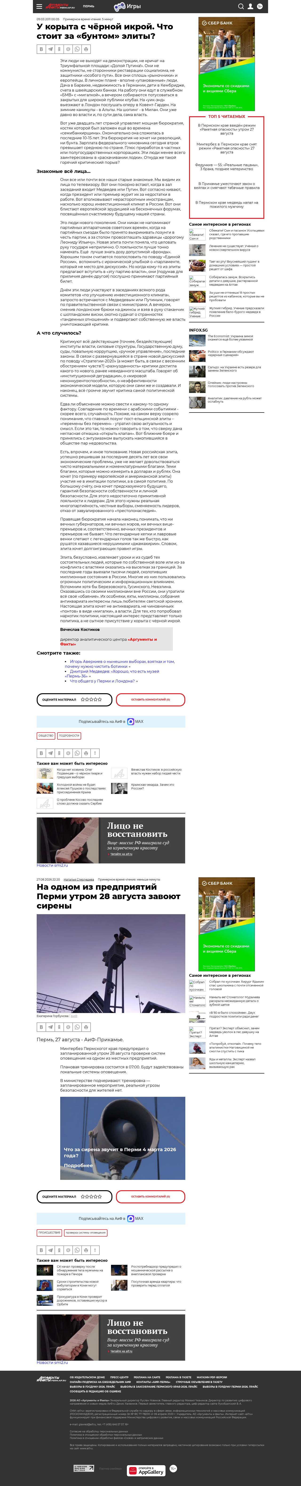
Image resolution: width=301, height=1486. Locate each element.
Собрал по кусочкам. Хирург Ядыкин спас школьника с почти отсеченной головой (236, 985)
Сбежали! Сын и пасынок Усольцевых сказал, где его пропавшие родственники (236, 234)
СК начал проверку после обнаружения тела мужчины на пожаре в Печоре (80, 1270)
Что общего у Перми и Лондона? (102, 681)
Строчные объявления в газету (199, 1382)
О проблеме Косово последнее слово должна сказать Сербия (80, 801)
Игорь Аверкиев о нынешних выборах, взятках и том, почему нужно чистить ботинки (120, 664)
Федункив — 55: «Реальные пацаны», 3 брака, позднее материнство (226, 167)
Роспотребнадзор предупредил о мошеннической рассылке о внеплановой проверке (156, 1270)
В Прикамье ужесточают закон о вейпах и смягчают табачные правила (227, 186)
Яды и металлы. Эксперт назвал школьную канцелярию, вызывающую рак (232, 1063)
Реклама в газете (178, 1377)
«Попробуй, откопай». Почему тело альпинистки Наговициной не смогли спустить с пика (235, 1047)
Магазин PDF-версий (212, 1377)
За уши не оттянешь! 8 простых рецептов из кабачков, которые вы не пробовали (236, 296)
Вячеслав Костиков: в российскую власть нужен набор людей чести (156, 771)
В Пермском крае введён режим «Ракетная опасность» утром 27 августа (227, 130)
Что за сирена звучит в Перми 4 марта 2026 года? (120, 1152)
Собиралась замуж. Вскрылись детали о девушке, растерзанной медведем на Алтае (233, 280)
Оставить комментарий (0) (150, 699)
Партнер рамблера (110, 1468)
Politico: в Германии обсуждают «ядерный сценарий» (231, 353)
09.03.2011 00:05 (48, 19)
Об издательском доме (87, 1377)
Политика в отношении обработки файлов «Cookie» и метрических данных (116, 1438)
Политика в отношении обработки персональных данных (106, 1434)
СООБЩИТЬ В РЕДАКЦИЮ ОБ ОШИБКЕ (95, 1391)
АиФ (74, 1016)
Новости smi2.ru (52, 865)
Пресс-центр (119, 1377)
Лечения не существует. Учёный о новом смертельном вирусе (233, 248)
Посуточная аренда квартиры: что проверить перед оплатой (156, 1283)
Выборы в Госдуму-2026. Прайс (92, 1386)
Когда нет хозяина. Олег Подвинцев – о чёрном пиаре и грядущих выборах (79, 773)
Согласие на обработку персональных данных (99, 1431)
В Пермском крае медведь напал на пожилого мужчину (226, 205)
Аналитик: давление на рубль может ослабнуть (235, 400)
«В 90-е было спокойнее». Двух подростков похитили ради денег (234, 1014)
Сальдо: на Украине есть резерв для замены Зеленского (234, 369)
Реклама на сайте (147, 1377)
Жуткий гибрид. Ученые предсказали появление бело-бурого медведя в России (236, 311)
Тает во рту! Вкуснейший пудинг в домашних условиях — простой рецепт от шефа (234, 265)
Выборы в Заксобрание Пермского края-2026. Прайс (158, 1386)
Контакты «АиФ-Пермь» (153, 1382)
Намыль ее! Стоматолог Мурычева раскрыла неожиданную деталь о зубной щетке (234, 1000)
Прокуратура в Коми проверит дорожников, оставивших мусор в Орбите (82, 1300)
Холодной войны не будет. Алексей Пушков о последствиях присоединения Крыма (81, 788)
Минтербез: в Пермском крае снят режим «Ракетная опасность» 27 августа (227, 148)
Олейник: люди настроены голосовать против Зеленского (231, 384)
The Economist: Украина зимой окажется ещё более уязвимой (230, 338)
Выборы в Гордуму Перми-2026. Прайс (230, 1386)
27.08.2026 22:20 (48, 879)
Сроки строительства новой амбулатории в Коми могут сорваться (78, 1285)
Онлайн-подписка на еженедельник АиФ (100, 1382)
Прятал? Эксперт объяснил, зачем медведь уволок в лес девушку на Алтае (234, 1031)
